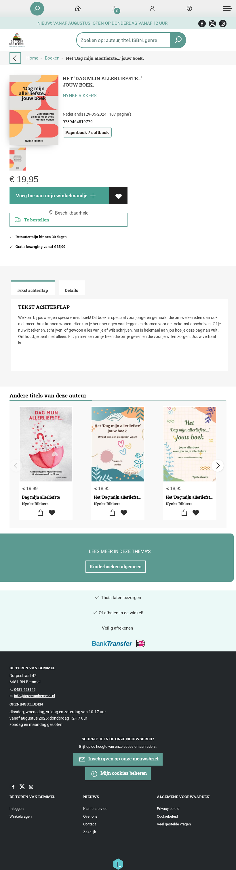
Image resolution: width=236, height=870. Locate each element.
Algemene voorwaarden (183, 796)
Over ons (90, 816)
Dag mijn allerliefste (41, 497)
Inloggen (16, 808)
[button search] (178, 40)
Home (32, 58)
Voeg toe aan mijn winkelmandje (51, 195)
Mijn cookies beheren (123, 773)
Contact (89, 824)
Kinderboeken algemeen (116, 566)
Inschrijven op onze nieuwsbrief (123, 759)
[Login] (152, 9)
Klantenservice (95, 808)
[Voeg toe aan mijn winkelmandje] (40, 513)
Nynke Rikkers (80, 95)
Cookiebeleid (167, 816)
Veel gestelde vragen (174, 824)
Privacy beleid (168, 808)
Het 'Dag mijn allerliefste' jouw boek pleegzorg (137, 497)
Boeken (52, 58)
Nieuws (91, 796)
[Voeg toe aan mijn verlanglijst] (118, 195)
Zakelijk (89, 832)
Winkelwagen (20, 816)
